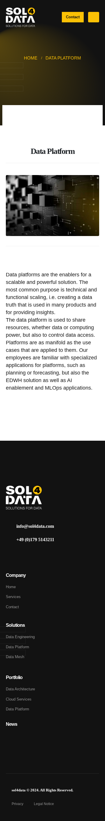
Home (11, 587)
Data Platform (17, 647)
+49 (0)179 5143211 (35, 539)
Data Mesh (15, 657)
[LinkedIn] (10, 554)
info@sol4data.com (35, 526)
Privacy (18, 804)
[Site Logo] (20, 17)
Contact (12, 607)
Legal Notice (44, 804)
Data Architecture (21, 689)
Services (13, 597)
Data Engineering (20, 637)
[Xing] (21, 554)
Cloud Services (19, 699)
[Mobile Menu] (93, 17)
